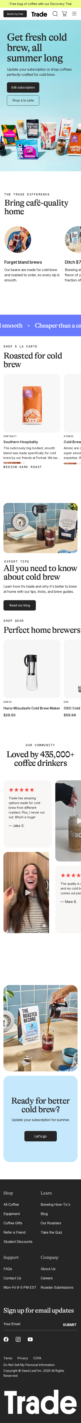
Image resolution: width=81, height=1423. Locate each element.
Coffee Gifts (12, 1223)
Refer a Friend (14, 1232)
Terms (7, 1358)
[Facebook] (6, 1339)
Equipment (11, 1214)
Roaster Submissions (57, 1287)
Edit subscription (23, 87)
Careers (47, 1278)
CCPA (37, 1358)
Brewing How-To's (55, 1204)
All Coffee (11, 1204)
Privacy (22, 1358)
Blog (44, 1214)
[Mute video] (44, 926)
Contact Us (12, 1278)
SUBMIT (70, 1324)
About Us (48, 1269)
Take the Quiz (51, 1232)
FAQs (7, 1269)
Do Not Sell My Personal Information (29, 1365)
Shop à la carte (23, 100)
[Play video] (27, 892)
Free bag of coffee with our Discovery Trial (40, 4)
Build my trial (15, 14)
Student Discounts (17, 1241)
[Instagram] (18, 1339)
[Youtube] (30, 1339)
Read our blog (20, 605)
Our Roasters (51, 1223)
